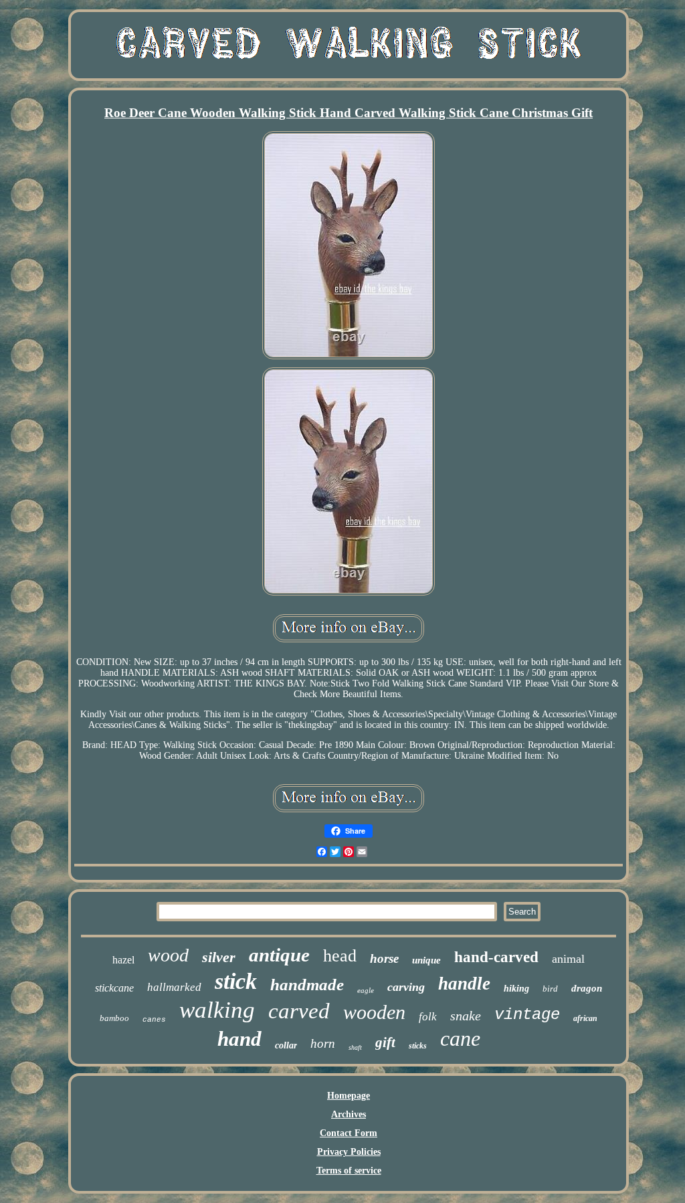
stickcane (114, 988)
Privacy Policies (349, 1152)
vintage (527, 1015)
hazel (123, 959)
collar (286, 1045)
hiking (516, 989)
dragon (586, 988)
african (585, 1018)
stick (236, 981)
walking (217, 1010)
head (340, 955)
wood (168, 955)
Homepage (348, 1096)
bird (550, 989)
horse (384, 958)
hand (239, 1038)
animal (568, 958)
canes (154, 1020)
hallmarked (174, 987)
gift (385, 1042)
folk (428, 1016)
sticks (418, 1045)
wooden (374, 1012)
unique (426, 960)
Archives (348, 1114)
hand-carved (496, 957)
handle (464, 984)
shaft (355, 1047)
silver (218, 957)
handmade (307, 985)
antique (279, 954)
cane (460, 1038)
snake (465, 1015)
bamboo (114, 1018)
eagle (365, 990)
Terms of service (348, 1171)
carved (299, 1011)
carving (406, 987)
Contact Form (348, 1133)
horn (322, 1043)
